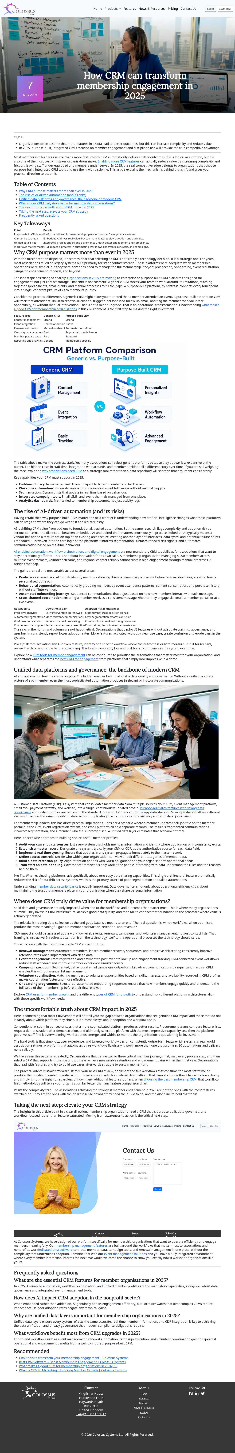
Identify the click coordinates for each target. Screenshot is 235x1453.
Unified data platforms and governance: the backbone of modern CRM (70, 199)
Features (129, 8)
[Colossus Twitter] (203, 1394)
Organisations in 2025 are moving (91, 278)
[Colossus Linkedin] (197, 1394)
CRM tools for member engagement (59, 655)
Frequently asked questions (39, 215)
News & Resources (152, 8)
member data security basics (57, 886)
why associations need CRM (62, 471)
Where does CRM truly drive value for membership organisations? (67, 203)
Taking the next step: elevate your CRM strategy (53, 211)
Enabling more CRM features (118, 161)
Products (144, 1398)
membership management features (82, 1245)
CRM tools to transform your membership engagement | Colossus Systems (73, 1358)
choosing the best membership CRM (170, 1079)
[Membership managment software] (18, 8)
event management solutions (125, 1254)
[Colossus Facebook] (191, 1394)
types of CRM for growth (113, 994)
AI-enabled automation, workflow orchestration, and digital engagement (67, 551)
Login (210, 8)
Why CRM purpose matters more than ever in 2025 (56, 191)
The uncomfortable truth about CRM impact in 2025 (56, 207)
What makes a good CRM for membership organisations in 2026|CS (68, 1366)
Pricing (173, 8)
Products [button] (111, 8)
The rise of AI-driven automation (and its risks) (52, 195)
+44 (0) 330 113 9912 (91, 1414)
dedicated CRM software (55, 1249)
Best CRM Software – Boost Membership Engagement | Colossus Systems (72, 1362)
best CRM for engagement (79, 659)
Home (97, 8)
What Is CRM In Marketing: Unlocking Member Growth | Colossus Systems (73, 1370)
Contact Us (188, 8)
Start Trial (225, 8)
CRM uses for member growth (47, 994)
